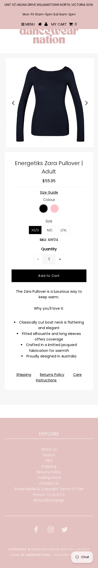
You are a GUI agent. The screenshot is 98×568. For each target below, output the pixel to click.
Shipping (23, 374)
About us (49, 449)
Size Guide (49, 192)
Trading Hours (49, 477)
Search (49, 455)
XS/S (35, 230)
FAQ (49, 460)
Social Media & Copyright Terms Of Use (48, 488)
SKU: (43, 239)
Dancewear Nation (57, 549)
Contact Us (49, 483)
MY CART (64, 24)
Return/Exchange (49, 500)
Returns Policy (52, 374)
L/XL (64, 230)
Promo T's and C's (49, 494)
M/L (50, 230)
